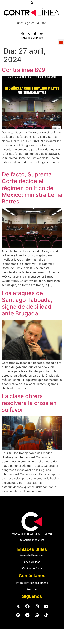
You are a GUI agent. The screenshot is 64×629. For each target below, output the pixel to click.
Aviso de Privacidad (32, 555)
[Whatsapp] (36, 615)
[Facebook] (22, 33)
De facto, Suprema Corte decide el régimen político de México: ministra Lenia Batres (32, 188)
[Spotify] (18, 615)
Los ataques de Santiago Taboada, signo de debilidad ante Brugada (27, 303)
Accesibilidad (32, 562)
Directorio (32, 589)
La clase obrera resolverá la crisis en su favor (29, 403)
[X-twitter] (29, 33)
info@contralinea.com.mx (32, 582)
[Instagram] (36, 606)
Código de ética (32, 568)
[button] (61, 42)
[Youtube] (41, 33)
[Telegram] (27, 615)
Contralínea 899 (23, 69)
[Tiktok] (35, 33)
